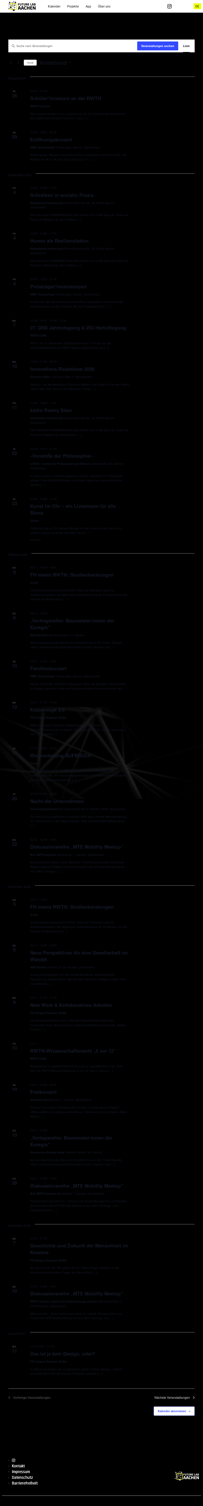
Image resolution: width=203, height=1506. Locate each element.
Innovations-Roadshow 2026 (62, 368)
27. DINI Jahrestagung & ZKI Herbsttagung (78, 327)
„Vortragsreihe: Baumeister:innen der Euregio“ (72, 624)
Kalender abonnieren (172, 1411)
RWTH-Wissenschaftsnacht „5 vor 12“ (73, 1050)
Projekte (73, 6)
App (88, 6)
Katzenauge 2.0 (47, 709)
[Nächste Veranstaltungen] (18, 62)
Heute (30, 62)
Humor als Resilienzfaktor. (60, 240)
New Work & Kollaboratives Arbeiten (71, 1004)
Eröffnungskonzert (51, 139)
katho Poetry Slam (51, 410)
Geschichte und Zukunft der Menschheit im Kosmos (79, 1249)
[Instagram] (169, 6)
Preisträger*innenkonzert (58, 286)
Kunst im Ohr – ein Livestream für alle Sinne (73, 509)
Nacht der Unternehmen (57, 801)
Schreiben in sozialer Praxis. (62, 195)
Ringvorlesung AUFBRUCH (60, 755)
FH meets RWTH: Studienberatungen (72, 574)
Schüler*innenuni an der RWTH (65, 98)
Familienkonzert (48, 668)
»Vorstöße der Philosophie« (61, 455)
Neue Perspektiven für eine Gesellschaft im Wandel (78, 956)
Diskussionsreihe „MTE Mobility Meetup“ (76, 846)
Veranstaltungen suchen (157, 46)
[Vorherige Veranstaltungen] (10, 62)
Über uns (104, 6)
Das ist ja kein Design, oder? (62, 1353)
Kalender (54, 6)
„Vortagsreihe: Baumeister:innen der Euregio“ (71, 1141)
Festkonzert (43, 1091)
